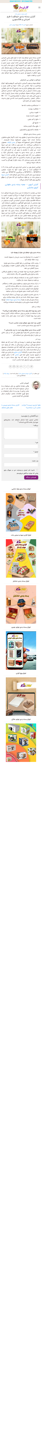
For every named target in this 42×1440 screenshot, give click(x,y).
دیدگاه (35, 426)
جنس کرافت (11, 142)
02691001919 (15, 1)
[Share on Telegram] (10, 366)
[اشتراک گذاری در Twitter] (21, 366)
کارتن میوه (5, 175)
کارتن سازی (18, 352)
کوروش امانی (12, 25)
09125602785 (27, 1)
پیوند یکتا (6, 373)
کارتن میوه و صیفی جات (21, 14)
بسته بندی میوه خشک (13, 300)
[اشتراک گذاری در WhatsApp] (31, 366)
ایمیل (36, 452)
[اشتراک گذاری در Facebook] (28, 366)
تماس (17, 355)
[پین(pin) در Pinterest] (17, 366)
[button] (39, 7)
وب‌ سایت (35, 461)
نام (36, 443)
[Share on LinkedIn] (14, 366)
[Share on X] (24, 366)
